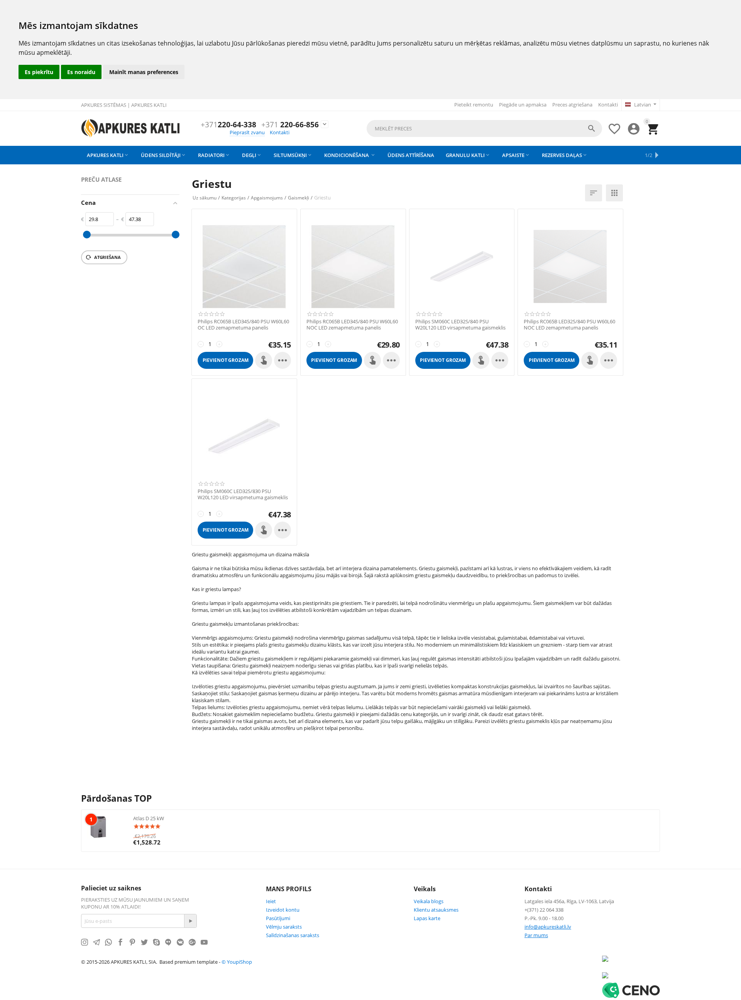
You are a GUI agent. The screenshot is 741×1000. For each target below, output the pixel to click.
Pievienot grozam (226, 360)
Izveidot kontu (282, 909)
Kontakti (608, 104)
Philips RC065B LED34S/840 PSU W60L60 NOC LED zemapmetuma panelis (352, 325)
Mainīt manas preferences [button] (143, 72)
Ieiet (271, 901)
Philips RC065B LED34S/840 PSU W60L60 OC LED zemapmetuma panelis (243, 325)
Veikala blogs (428, 901)
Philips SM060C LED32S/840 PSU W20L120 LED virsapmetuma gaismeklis (460, 325)
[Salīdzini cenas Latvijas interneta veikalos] (605, 974)
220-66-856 (290, 124)
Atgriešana (107, 257)
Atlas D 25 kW (148, 818)
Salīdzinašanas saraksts (292, 935)
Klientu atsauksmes (436, 909)
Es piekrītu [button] (39, 72)
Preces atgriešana (572, 104)
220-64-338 (228, 124)
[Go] (190, 920)
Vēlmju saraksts (284, 926)
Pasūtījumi (278, 918)
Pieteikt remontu (473, 104)
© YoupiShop (237, 961)
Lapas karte (427, 918)
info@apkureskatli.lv (547, 926)
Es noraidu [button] (81, 72)
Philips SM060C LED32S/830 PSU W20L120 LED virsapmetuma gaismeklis (243, 494)
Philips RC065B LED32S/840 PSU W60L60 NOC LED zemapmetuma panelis (569, 325)
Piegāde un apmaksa (522, 104)
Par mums (536, 935)
